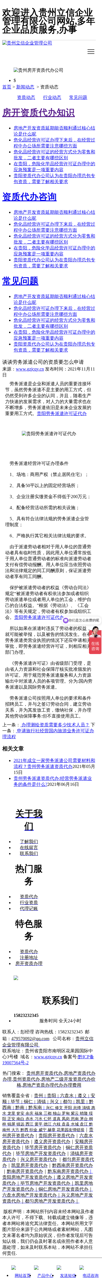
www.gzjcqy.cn (30, 369)
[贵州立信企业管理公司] (49, 51)
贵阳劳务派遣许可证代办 (62, 413)
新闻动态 (25, 86)
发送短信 (68, 1275)
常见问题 (78, 97)
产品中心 (45, 1275)
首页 (6, 86)
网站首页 (23, 1275)
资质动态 (26, 97)
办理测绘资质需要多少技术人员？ (55, 724)
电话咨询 (91, 1275)
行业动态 (52, 97)
